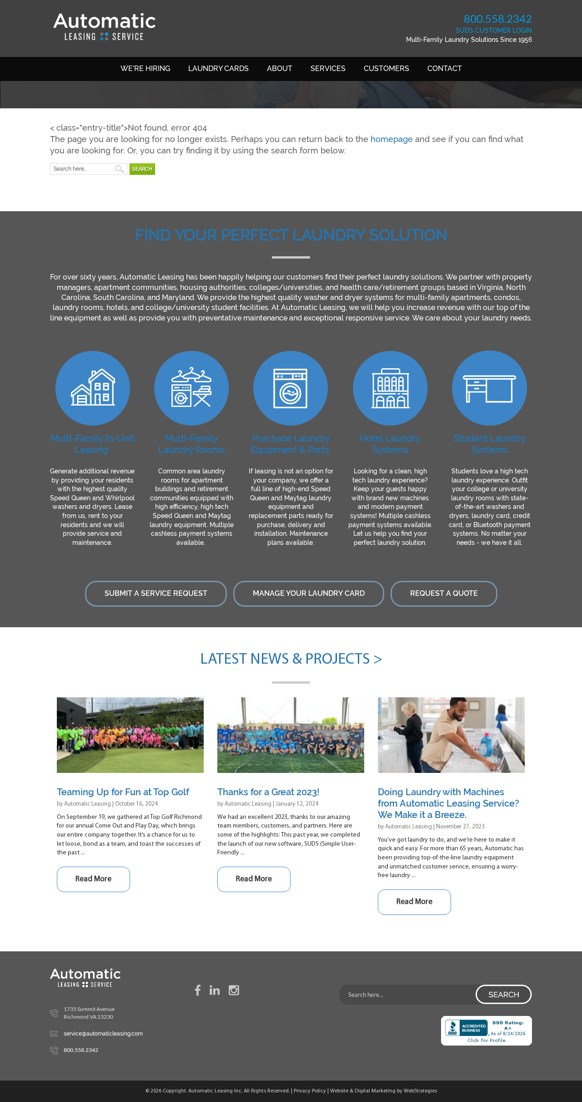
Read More (93, 879)
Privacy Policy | (312, 1091)
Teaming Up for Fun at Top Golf (123, 792)
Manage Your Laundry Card (309, 593)
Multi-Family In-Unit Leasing (92, 444)
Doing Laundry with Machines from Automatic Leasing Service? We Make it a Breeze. (448, 803)
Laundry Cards (218, 68)
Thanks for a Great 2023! (268, 792)
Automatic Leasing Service (104, 27)
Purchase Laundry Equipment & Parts (290, 444)
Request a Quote (444, 593)
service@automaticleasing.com (103, 1034)
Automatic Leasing (87, 804)
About (279, 68)
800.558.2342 (498, 18)
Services (328, 68)
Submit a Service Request (156, 593)
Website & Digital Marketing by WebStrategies (383, 1091)
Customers (386, 68)
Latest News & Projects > (291, 660)
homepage (392, 139)
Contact (444, 68)
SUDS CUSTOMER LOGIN (494, 30)
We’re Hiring (145, 68)
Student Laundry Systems (490, 444)
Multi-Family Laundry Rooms (191, 444)
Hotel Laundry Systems (390, 444)
